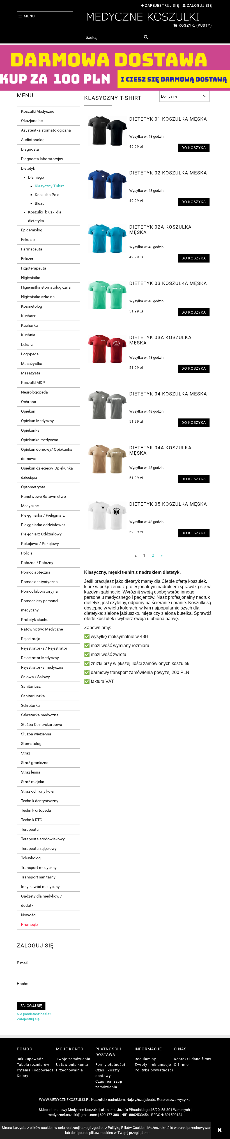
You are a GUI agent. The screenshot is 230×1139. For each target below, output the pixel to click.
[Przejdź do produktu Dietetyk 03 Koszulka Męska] (107, 295)
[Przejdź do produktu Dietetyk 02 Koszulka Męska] (107, 184)
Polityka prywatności (154, 1070)
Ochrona (28, 401)
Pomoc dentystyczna (39, 581)
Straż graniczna (35, 762)
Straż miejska (32, 781)
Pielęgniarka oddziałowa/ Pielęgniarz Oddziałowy (43, 529)
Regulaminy (145, 1059)
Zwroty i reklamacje (153, 1064)
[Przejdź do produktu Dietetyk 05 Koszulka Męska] (107, 515)
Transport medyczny (39, 867)
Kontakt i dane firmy (192, 1059)
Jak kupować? (30, 1059)
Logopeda (30, 354)
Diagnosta (30, 149)
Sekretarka (30, 705)
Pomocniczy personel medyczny (39, 605)
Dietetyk (28, 168)
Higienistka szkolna (38, 296)
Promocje (29, 924)
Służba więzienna (36, 734)
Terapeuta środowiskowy (43, 839)
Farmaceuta (31, 249)
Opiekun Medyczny (37, 420)
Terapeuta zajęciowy (39, 848)
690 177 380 (109, 1115)
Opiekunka (30, 430)
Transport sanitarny (38, 877)
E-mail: (22, 963)
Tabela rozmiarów (33, 1064)
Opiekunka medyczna (39, 440)
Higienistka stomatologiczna (46, 287)
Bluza (40, 203)
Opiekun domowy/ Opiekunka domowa (46, 454)
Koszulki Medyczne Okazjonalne (37, 116)
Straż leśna (30, 772)
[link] (115, 68)
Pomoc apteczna (35, 572)
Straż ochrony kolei (37, 791)
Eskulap (28, 239)
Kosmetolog (31, 306)
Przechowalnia (69, 1070)
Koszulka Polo (47, 194)
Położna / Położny (37, 562)
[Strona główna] (143, 16)
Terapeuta (30, 829)
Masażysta (30, 373)
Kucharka (29, 325)
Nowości (28, 915)
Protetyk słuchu (35, 619)
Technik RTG (31, 820)
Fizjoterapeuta (33, 268)
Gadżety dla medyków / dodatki (41, 901)
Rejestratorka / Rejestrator (44, 648)
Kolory (22, 1076)
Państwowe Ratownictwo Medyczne (43, 501)
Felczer (27, 258)
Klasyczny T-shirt (49, 186)
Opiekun (28, 411)
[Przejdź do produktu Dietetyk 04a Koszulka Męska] (107, 459)
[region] (115, 68)
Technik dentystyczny (39, 801)
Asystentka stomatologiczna (46, 130)
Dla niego (36, 177)
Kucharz (28, 316)
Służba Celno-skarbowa (41, 724)
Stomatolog (31, 743)
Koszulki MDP (33, 382)
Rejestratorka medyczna (42, 667)
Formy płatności (110, 1064)
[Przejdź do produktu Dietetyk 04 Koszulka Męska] (107, 405)
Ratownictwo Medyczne (42, 629)
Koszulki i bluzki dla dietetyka (44, 216)
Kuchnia (28, 335)
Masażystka (31, 363)
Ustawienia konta (72, 1064)
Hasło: (22, 983)
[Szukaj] (146, 37)
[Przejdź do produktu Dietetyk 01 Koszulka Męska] (107, 131)
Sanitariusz (31, 686)
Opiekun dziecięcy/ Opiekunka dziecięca (47, 473)
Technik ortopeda (36, 810)
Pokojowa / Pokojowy (40, 543)
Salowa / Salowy (35, 677)
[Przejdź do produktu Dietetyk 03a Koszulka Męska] (107, 349)
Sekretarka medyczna (40, 715)
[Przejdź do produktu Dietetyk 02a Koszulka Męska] (107, 238)
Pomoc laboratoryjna (39, 591)
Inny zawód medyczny (40, 886)
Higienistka (30, 277)
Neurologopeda (34, 392)
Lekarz (27, 344)
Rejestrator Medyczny (40, 657)
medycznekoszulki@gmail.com (72, 1115)
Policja (27, 553)
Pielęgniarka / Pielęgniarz (43, 515)
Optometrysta (33, 487)
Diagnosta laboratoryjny (42, 159)
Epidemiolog (31, 230)
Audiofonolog (33, 139)
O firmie (181, 1064)
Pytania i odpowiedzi (36, 1070)
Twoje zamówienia (73, 1059)
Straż (25, 753)
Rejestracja (30, 638)
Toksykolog (31, 858)
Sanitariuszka (33, 696)
